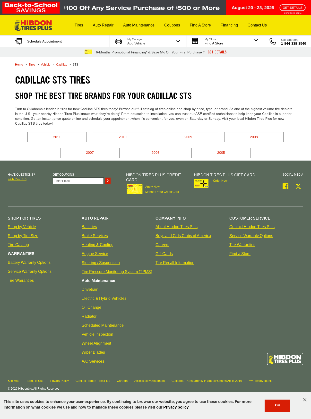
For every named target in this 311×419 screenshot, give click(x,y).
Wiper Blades (93, 352)
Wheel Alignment (96, 343)
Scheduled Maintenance (103, 325)
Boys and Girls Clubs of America (183, 236)
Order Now (220, 180)
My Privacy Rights (260, 381)
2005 (221, 152)
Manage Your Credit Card (162, 192)
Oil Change (91, 307)
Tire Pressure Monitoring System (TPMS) (117, 272)
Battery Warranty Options (29, 262)
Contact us (17, 179)
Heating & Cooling (97, 245)
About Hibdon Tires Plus (177, 227)
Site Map (13, 381)
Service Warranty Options (30, 271)
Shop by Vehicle (22, 227)
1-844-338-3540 (293, 43)
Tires (32, 64)
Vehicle (46, 64)
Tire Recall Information (175, 263)
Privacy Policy (59, 381)
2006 (155, 152)
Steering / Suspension (101, 263)
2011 (57, 137)
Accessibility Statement (149, 381)
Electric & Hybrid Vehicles (104, 298)
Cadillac (61, 64)
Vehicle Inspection (97, 334)
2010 (123, 137)
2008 (254, 137)
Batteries (89, 227)
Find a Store (240, 254)
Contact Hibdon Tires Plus (252, 227)
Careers (162, 245)
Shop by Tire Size (23, 236)
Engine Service (95, 254)
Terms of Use (34, 381)
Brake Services (95, 236)
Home (19, 64)
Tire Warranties (21, 280)
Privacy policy (176, 408)
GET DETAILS (217, 52)
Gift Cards (164, 254)
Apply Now (152, 186)
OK (277, 405)
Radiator (89, 316)
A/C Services (93, 361)
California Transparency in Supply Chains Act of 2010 (207, 381)
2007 (90, 152)
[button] (79, 25)
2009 (188, 137)
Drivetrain (90, 289)
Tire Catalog (18, 245)
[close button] (304, 399)
